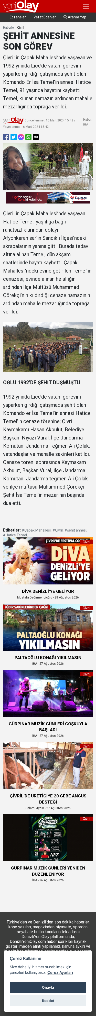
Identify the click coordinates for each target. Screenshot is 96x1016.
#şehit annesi (76, 530)
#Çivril (57, 530)
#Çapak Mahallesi (36, 530)
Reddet (48, 1001)
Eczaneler (18, 17)
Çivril (20, 27)
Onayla (48, 987)
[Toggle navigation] (86, 6)
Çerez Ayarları (60, 972)
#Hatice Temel (15, 535)
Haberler (9, 27)
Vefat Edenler (45, 17)
